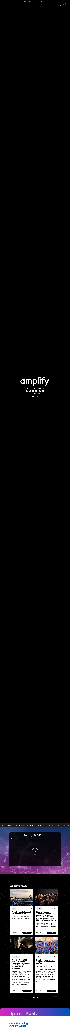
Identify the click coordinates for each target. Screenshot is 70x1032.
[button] (35, 851)
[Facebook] (33, 396)
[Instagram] (37, 396)
